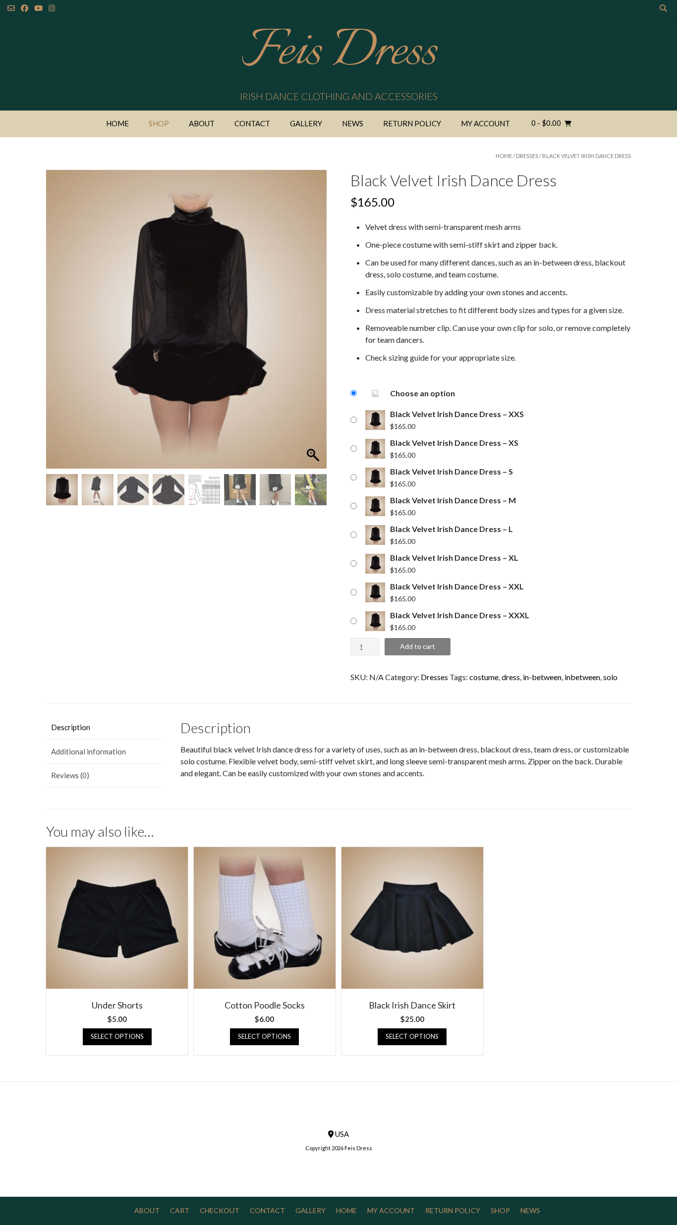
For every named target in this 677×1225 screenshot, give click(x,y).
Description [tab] (70, 727)
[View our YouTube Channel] (38, 8)
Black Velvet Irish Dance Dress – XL (454, 557)
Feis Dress (338, 52)
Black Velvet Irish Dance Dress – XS (454, 442)
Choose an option (422, 393)
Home (117, 123)
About (202, 123)
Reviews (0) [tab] (70, 775)
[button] (314, 324)
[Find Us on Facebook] (24, 8)
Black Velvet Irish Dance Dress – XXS (457, 414)
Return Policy (412, 123)
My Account (485, 123)
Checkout (219, 1210)
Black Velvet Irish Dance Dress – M (453, 500)
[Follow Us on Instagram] (52, 8)
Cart (179, 1210)
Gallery (306, 123)
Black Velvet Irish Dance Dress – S (451, 471)
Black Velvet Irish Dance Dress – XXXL (459, 615)
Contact (252, 123)
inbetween (582, 677)
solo (610, 677)
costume (484, 677)
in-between (542, 677)
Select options (117, 1036)
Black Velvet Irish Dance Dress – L (451, 528)
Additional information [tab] (88, 751)
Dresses (527, 156)
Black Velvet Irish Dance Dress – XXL (457, 586)
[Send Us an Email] (11, 8)
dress (511, 677)
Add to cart (417, 646)
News (352, 123)
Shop (159, 123)
